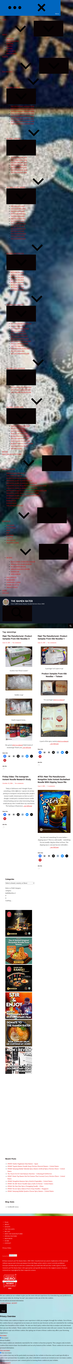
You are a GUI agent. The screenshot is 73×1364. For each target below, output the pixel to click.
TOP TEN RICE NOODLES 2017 (21, 390)
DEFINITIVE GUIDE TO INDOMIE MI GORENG (21, 483)
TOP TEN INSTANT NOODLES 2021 (22, 119)
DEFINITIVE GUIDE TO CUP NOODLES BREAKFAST (23, 495)
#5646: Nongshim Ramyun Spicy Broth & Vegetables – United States (29, 1181)
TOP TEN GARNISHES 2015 (19, 438)
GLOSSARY (10, 535)
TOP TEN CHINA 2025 (18, 331)
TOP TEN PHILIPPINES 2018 (20, 353)
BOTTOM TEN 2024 (17, 277)
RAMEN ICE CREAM (13, 498)
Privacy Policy (6, 1248)
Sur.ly (13, 1285)
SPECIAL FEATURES (8, 469)
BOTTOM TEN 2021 (17, 285)
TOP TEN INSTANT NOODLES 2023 (22, 114)
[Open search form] (17, 613)
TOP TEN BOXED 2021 (18, 431)
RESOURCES (6, 521)
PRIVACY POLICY (12, 587)
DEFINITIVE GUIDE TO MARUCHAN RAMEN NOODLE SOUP (26, 485)
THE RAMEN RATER (22, 601)
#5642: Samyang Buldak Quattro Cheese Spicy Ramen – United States (30, 1191)
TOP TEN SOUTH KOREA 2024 (21, 341)
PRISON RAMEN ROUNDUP (15, 473)
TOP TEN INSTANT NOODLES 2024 (22, 111)
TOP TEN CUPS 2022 (18, 226)
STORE (4, 590)
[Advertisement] (36, 1087)
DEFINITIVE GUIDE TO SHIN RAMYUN (19, 480)
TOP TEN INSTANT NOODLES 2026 (22, 106)
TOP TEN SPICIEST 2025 (19, 157)
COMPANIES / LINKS (13, 582)
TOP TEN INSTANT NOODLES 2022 (22, 116)
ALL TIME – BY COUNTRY (14, 304)
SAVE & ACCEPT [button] (5, 1363)
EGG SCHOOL (11, 528)
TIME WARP (10, 525)
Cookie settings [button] (5, 1303)
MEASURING (10, 580)
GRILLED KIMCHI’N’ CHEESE (20, 569)
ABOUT (4, 34)
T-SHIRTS (9, 538)
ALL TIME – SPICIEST (13, 138)
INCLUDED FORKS (12, 542)
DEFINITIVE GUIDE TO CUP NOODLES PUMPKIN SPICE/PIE (26, 490)
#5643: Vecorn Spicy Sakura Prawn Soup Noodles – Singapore (28, 1189)
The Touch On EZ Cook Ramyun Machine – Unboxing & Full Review (29, 1174)
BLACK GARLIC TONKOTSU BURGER (23, 561)
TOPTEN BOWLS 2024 (18, 213)
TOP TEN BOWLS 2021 (18, 228)
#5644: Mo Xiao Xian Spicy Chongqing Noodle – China (25, 1186)
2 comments (51, 786)
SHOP (8, 530)
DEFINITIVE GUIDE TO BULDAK (17, 478)
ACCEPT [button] (14, 1303)
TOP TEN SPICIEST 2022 (19, 165)
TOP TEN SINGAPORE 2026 (20, 328)
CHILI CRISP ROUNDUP (14, 475)
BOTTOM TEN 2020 (17, 287)
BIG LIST (5, 452)
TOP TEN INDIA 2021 (17, 351)
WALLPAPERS (10, 540)
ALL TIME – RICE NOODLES (15, 368)
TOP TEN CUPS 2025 (18, 211)
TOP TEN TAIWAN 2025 (18, 333)
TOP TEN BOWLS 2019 (18, 238)
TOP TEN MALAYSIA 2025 (19, 336)
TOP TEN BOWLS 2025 (18, 209)
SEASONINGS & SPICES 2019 (20, 436)
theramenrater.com (10, 1281)
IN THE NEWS (11, 51)
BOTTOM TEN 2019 (17, 290)
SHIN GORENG (16, 574)
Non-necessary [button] (5, 1350)
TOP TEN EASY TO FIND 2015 (20, 441)
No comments (16, 642)
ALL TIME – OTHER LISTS (14, 407)
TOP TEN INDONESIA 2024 (20, 338)
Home (4, 19)
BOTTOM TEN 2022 (17, 282)
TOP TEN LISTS (7, 71)
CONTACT (5, 593)
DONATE (5, 57)
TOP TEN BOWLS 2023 (18, 218)
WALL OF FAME (11, 53)
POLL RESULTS (11, 577)
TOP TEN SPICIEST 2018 (19, 172)
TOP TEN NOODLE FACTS (19, 446)
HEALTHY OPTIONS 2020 (19, 433)
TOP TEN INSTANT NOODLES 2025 (22, 109)
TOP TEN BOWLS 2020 (18, 233)
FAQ (7, 533)
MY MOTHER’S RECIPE (18, 566)
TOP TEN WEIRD (16, 448)
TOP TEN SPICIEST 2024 (19, 160)
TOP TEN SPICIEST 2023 (19, 162)
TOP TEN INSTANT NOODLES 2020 (22, 121)
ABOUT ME (10, 38)
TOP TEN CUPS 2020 (18, 236)
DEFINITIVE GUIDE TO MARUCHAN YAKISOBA (21, 488)
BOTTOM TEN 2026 (17, 272)
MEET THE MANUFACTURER (11, 454)
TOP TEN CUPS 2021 (17, 231)
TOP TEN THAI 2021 (17, 346)
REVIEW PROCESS (12, 41)
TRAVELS (9, 46)
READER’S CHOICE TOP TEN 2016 (22, 443)
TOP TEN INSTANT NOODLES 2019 (22, 124)
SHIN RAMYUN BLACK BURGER (21, 564)
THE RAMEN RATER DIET (14, 505)
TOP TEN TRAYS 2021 (18, 428)
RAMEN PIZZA (11, 500)
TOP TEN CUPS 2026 (18, 206)
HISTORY (9, 48)
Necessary (5, 1338)
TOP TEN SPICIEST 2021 (19, 167)
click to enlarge (17, 745)
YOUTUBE (9, 43)
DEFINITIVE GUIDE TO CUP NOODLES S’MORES (22, 493)
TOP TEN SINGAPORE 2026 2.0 (21, 323)
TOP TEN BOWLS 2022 (18, 223)
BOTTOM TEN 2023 (17, 280)
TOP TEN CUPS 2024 (18, 216)
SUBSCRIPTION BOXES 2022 (20, 426)
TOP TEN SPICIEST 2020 (19, 170)
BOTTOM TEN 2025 (17, 275)
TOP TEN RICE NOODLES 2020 (21, 387)
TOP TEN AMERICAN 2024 (19, 343)
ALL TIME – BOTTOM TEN (15, 253)
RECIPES (9, 557)
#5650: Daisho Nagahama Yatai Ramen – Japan (22, 1164)
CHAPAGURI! (15, 571)
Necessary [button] (3, 1335)
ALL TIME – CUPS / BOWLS (15, 187)
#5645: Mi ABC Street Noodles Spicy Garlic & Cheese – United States (30, 1184)
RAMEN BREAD (11, 503)
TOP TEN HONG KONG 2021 (20, 348)
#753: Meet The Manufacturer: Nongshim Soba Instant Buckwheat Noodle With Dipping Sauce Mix (54, 779)
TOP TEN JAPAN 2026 (18, 326)
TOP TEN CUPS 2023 (18, 221)
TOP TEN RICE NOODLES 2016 (21, 392)
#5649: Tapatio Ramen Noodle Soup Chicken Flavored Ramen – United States (33, 1166)
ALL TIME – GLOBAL (13, 87)
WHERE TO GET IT (12, 585)
